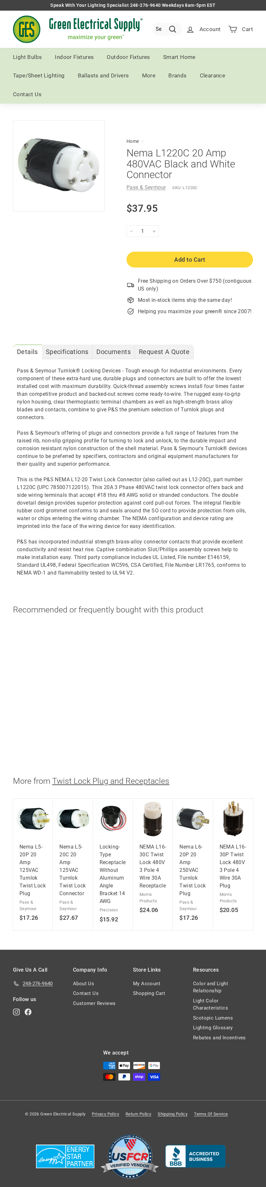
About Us (83, 984)
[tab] (27, 352)
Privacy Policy (105, 1114)
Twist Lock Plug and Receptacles (110, 781)
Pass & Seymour (146, 187)
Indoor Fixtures (74, 57)
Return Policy (138, 1114)
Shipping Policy (172, 1114)
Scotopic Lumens (213, 1018)
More (149, 75)
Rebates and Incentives (219, 1038)
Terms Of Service (211, 1114)
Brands (177, 75)
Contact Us (27, 94)
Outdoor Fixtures (128, 57)
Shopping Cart (149, 993)
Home (133, 141)
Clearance (212, 75)
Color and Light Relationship (210, 987)
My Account (146, 984)
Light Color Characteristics (210, 1004)
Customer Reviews (94, 1003)
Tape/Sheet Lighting (39, 75)
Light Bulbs (27, 57)
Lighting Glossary (213, 1028)
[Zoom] (58, 165)
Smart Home (179, 57)
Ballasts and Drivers (103, 75)
